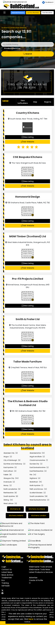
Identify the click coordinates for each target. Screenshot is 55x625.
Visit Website (28, 141)
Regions (47, 102)
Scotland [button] (49, 2)
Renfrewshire (8, 493)
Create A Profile (36, 580)
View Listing (28, 137)
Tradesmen (7, 577)
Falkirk (6, 475)
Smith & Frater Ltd (28, 319)
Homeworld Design (27, 197)
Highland (33, 478)
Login (4, 566)
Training (5, 583)
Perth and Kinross (36, 489)
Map (35, 102)
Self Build (5, 585)
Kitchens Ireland (16, 515)
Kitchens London (38, 515)
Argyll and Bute (36, 456)
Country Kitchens (27, 113)
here (31, 619)
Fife (31, 475)
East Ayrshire (8, 467)
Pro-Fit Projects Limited (27, 279)
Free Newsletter (47, 13)
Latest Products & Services (41, 572)
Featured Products (18, 13)
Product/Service (12, 48)
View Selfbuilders (23, 101)
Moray (6, 485)
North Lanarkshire (10, 489)
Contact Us (7, 569)
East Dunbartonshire (37, 467)
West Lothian (9, 503)
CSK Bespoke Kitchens (27, 157)
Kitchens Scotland (37, 509)
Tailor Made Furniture (27, 361)
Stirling (6, 500)
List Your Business (33, 13)
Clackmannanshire (37, 460)
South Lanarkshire (37, 496)
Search (28, 54)
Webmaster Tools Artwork (40, 566)
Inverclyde (8, 482)
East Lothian (8, 471)
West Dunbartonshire (38, 500)
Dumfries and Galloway (13, 464)
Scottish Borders (36, 493)
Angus (6, 456)
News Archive (7, 575)
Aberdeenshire (35, 453)
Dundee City (34, 464)
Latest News (7, 572)
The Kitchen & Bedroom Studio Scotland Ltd (28, 403)
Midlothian (34, 482)
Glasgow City (9, 478)
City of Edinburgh (10, 460)
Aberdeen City (9, 453)
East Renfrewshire (36, 471)
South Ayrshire (9, 496)
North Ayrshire (35, 485)
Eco (3, 580)
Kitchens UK (15, 509)
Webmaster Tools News (39, 569)
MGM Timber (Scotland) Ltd (27, 236)
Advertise (33, 577)
